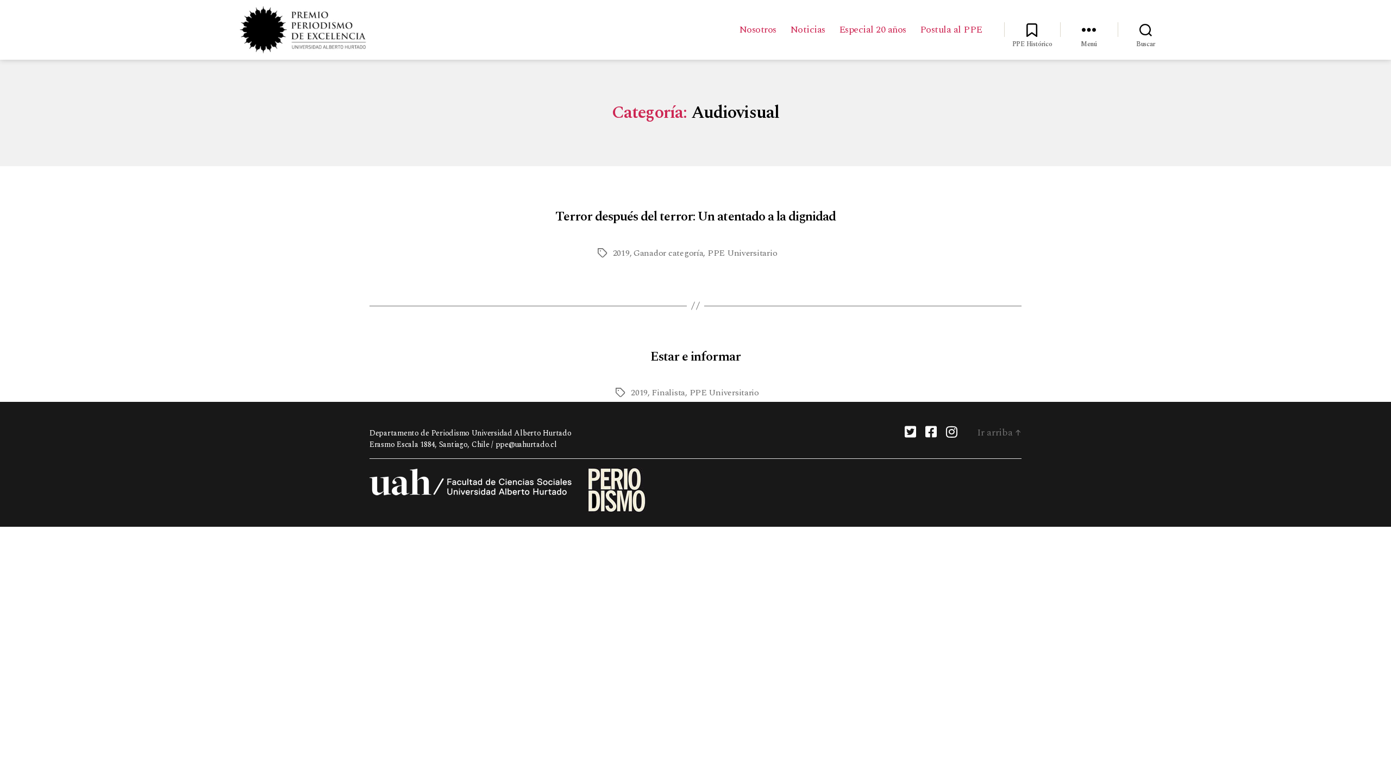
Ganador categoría (668, 253)
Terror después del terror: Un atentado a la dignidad (695, 216)
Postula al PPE (951, 30)
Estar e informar (695, 357)
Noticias (807, 30)
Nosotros (757, 30)
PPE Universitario (742, 253)
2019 (621, 253)
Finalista (668, 392)
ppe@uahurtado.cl (526, 444)
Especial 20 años (872, 30)
